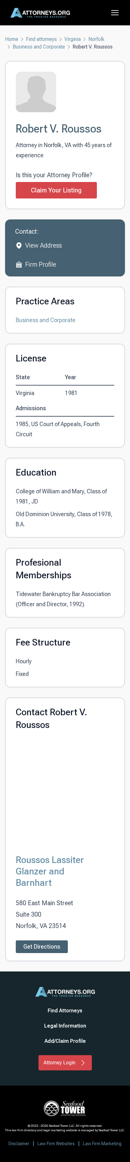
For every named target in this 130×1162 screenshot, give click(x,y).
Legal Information (65, 1026)
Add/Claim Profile (65, 1041)
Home (11, 39)
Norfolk (96, 39)
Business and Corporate (39, 47)
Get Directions (41, 946)
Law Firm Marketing (102, 1143)
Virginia (72, 39)
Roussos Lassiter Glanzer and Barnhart (50, 871)
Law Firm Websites (56, 1143)
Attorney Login (59, 1063)
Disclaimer (19, 1143)
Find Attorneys (65, 1011)
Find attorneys (41, 39)
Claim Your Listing (56, 190)
